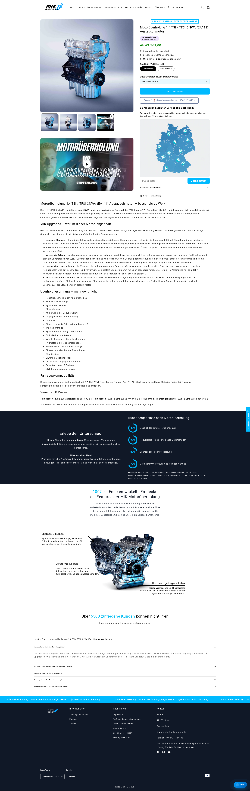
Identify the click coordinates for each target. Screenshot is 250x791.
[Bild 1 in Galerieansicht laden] (49, 122)
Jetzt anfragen (175, 91)
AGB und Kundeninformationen (127, 719)
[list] (86, 164)
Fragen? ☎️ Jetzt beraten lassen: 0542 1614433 (169, 100)
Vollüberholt (166, 69)
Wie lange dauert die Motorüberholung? (48, 679)
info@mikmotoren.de (175, 732)
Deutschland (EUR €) (51, 777)
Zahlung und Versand (79, 715)
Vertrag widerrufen (121, 737)
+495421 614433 (174, 738)
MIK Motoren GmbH (128, 787)
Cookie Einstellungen (122, 733)
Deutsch (72, 777)
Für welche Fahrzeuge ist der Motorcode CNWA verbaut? (53, 666)
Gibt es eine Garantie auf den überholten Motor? (51, 686)
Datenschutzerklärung (123, 724)
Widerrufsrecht (120, 728)
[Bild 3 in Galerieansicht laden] (87, 122)
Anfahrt (73, 724)
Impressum (118, 715)
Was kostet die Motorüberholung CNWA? (48, 673)
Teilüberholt (148, 69)
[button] (202, 7)
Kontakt (73, 719)
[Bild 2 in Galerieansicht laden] (68, 122)
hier (175, 743)
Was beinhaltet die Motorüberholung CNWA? (49, 647)
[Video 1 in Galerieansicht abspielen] (105, 122)
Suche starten (198, 181)
